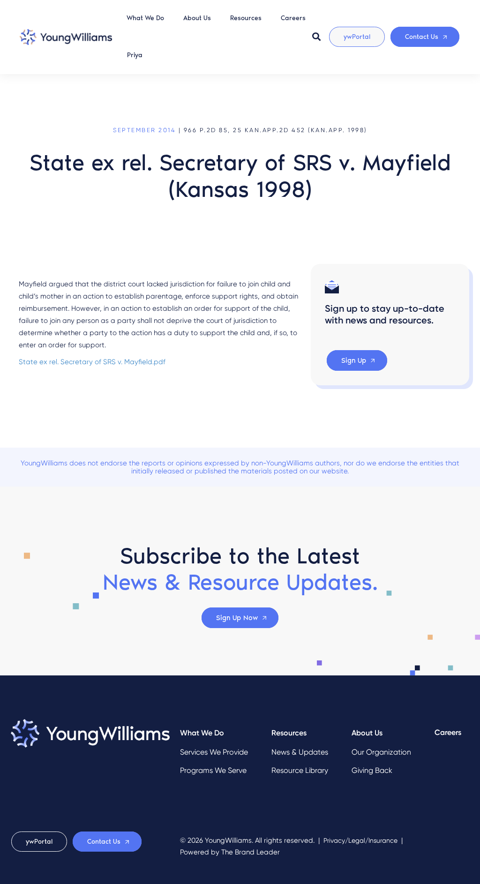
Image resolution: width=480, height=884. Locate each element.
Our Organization (381, 752)
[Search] (316, 37)
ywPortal (357, 37)
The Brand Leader (250, 852)
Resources (246, 18)
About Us (197, 18)
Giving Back (372, 770)
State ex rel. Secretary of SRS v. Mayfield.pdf (92, 362)
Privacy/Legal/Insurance (360, 840)
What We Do (145, 18)
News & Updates (299, 752)
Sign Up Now (237, 618)
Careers (293, 18)
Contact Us (421, 37)
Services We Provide (214, 752)
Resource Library (299, 770)
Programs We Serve (213, 770)
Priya (134, 55)
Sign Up (353, 360)
